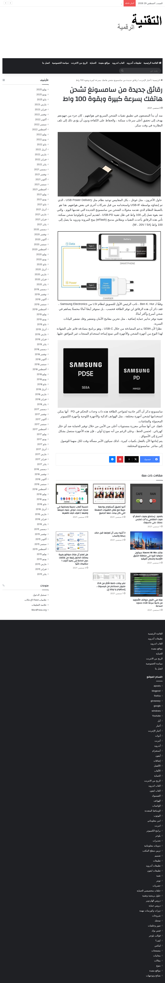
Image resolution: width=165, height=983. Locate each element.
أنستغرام (156, 750)
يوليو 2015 (42, 554)
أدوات (158, 735)
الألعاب (157, 770)
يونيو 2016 (42, 499)
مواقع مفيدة (104, 63)
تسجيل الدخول (40, 595)
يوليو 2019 (42, 314)
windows (156, 710)
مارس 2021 (41, 214)
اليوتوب (157, 815)
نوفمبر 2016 (41, 474)
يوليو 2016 (42, 494)
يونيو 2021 (42, 199)
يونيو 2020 (41, 259)
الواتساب (156, 805)
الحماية (93, 63)
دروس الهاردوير (153, 900)
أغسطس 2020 (39, 249)
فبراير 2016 (41, 519)
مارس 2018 (41, 394)
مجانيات (157, 955)
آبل (159, 720)
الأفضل (157, 765)
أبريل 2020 (41, 269)
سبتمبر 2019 (40, 304)
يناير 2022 (42, 164)
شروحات (156, 915)
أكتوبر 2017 (41, 419)
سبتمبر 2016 (40, 484)
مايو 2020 (42, 264)
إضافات (157, 760)
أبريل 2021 (41, 209)
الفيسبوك (156, 795)
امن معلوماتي (154, 820)
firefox (157, 695)
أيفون (158, 755)
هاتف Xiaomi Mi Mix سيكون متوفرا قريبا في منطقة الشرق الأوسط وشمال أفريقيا (148, 556)
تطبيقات (157, 860)
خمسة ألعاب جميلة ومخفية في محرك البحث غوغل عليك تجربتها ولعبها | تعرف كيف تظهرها (72, 510)
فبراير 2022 (41, 159)
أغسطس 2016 (39, 489)
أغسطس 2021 (40, 189)
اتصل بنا (46, 63)
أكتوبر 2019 (41, 299)
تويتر (158, 880)
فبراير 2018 (41, 399)
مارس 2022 (41, 154)
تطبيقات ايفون (154, 870)
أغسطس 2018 (40, 369)
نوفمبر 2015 (41, 534)
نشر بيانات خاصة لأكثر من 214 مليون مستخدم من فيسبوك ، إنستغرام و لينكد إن (110, 586)
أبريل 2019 (41, 329)
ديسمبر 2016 (40, 469)
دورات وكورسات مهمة (150, 910)
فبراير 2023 (41, 109)
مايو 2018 (42, 384)
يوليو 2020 (41, 254)
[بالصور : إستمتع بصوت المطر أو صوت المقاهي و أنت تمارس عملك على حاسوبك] (146, 498)
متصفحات (156, 950)
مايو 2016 (42, 504)
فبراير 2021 (41, 219)
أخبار (158, 725)
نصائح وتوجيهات (153, 975)
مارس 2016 (41, 514)
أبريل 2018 (41, 389)
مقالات (157, 960)
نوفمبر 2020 (40, 234)
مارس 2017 (41, 454)
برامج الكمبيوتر (153, 830)
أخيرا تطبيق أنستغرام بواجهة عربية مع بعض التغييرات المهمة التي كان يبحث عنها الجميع (110, 510)
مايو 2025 (42, 99)
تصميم (158, 855)
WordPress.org (39, 610)
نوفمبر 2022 (40, 114)
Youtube (156, 715)
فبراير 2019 (41, 339)
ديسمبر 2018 (40, 349)
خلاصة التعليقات (39, 605)
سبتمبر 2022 (40, 124)
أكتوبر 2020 (41, 239)
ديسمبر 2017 (40, 409)
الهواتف (157, 800)
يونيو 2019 (42, 319)
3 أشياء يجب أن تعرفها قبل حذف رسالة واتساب (109, 534)
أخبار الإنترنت (145, 80)
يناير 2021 (42, 224)
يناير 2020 (42, 284)
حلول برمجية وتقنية (151, 895)
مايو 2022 (42, 144)
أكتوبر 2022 (41, 119)
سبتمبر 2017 (40, 424)
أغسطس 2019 (39, 309)
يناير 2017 (42, 464)
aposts (157, 686)
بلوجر (158, 835)
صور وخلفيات (154, 925)
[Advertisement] (55, 32)
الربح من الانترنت (79, 63)
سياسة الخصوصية (60, 63)
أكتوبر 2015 (41, 539)
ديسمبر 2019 (40, 289)
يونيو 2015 (42, 559)
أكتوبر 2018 (41, 359)
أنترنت (158, 740)
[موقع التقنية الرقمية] (140, 22)
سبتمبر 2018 (40, 364)
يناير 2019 (42, 344)
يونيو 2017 (42, 439)
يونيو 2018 (42, 379)
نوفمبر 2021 (41, 174)
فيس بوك (156, 930)
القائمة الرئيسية (151, 63)
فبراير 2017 (41, 459)
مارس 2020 (41, 274)
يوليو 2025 (41, 89)
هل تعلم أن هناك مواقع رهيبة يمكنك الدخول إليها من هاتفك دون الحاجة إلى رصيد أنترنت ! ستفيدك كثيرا (73, 559)
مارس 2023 (41, 104)
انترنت (158, 825)
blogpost (156, 691)
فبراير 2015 (41, 569)
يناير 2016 (42, 524)
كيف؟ (158, 940)
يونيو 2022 (41, 139)
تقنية (158, 875)
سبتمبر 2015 (40, 544)
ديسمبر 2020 (40, 229)
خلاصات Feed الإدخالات (35, 600)
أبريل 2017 (41, 449)
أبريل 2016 (41, 509)
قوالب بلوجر (155, 935)
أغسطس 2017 (40, 429)
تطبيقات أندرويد (134, 63)
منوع (158, 965)
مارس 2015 (41, 564)
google (157, 705)
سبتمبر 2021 (40, 184)
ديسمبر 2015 (40, 529)
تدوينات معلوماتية (152, 845)
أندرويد (157, 745)
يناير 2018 (42, 404)
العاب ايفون (155, 790)
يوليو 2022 (41, 134)
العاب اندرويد (118, 63)
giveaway (156, 700)
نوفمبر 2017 (41, 414)
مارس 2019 (41, 334)
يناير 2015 (42, 574)
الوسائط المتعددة (153, 810)
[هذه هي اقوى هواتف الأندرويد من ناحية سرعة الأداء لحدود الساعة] (146, 585)
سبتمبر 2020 (40, 244)
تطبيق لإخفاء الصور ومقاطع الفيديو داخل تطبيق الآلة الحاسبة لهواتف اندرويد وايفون (85, 3)
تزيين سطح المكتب (151, 850)
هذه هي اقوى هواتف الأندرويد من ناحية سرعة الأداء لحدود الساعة (148, 603)
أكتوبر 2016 (41, 479)
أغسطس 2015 (40, 549)
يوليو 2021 (42, 194)
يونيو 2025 (41, 94)
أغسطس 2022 (39, 129)
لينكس (158, 945)
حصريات (157, 885)
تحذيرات (157, 840)
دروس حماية (155, 905)
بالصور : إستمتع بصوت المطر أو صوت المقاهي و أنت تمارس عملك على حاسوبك (148, 519)
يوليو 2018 (42, 374)
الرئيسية (157, 80)
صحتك (158, 920)
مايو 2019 (42, 324)
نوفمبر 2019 (41, 294)
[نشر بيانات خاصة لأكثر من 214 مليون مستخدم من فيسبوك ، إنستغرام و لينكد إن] (109, 576)
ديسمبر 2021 (40, 169)
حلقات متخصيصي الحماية (149, 890)
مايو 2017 (42, 444)
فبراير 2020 (41, 279)
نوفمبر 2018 (41, 354)
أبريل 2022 (41, 149)
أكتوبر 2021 (41, 179)
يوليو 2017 (42, 434)
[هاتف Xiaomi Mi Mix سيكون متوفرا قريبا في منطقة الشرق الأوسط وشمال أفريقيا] (146, 540)
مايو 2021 (42, 204)
